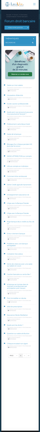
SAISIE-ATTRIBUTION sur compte (19, 156)
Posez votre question (15, 27)
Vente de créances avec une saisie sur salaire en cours (19, 265)
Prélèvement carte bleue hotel (18, 124)
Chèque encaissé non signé (17, 344)
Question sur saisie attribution (18, 333)
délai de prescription (14, 307)
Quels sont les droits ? (15, 325)
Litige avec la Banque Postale (18, 203)
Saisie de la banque (14, 134)
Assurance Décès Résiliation (17, 315)
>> (28, 355)
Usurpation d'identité (15, 95)
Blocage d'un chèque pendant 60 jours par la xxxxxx (19, 145)
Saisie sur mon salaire (15, 85)
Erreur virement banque (16, 234)
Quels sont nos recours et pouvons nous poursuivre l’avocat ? (20, 113)
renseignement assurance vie (18, 195)
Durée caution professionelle (17, 104)
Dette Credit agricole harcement (19, 185)
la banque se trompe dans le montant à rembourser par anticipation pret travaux (17, 286)
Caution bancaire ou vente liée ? (19, 274)
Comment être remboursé (17, 176)
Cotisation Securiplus (15, 254)
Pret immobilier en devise (16, 298)
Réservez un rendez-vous (20, 74)
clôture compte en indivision (17, 166)
